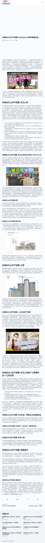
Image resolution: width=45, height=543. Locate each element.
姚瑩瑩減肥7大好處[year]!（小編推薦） (31, 532)
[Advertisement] (22, 18)
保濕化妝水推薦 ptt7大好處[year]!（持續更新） (32, 522)
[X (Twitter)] (17, 499)
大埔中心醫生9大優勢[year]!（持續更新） (10, 522)
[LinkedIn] (38, 499)
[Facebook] (7, 499)
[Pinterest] (28, 499)
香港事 (16, 40)
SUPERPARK (6, 4)
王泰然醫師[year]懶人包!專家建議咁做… (31, 527)
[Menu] (42, 2)
